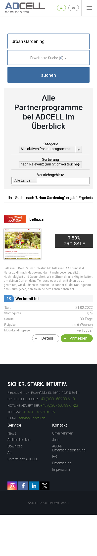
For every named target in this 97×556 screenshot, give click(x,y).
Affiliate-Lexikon (19, 440)
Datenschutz (61, 463)
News (11, 433)
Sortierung (50, 159)
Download (15, 446)
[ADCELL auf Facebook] (23, 485)
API (9, 453)
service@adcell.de (32, 418)
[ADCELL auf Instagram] (12, 485)
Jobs (55, 440)
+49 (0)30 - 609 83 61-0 (57, 399)
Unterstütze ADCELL (22, 459)
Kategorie (50, 144)
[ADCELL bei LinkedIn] (34, 485)
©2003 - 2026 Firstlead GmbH (48, 503)
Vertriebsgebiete (50, 175)
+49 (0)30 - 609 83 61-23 (59, 405)
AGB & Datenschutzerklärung (69, 448)
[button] (48, 75)
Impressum (61, 470)
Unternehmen (62, 433)
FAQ (55, 457)
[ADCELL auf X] (44, 485)
